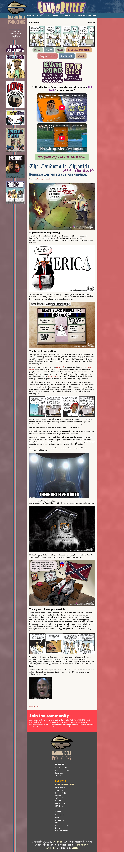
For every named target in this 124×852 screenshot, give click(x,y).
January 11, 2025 (43, 179)
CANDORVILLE (61, 767)
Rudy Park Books (61, 830)
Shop (55, 15)
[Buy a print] (47, 56)
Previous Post (34, 706)
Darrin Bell (58, 841)
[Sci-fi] (15, 66)
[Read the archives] (52, 72)
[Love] (15, 94)
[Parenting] (15, 166)
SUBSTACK (60, 780)
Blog (39, 15)
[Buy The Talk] (62, 157)
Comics (30, 15)
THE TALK (59, 775)
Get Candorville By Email (85, 15)
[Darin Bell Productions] (17, 12)
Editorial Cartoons (62, 770)
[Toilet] (37, 49)
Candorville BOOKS (59, 821)
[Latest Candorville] (49, 49)
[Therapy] (15, 117)
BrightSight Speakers (61, 804)
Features (65, 15)
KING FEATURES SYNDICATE (61, 789)
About (47, 15)
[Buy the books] (73, 72)
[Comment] (67, 56)
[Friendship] (15, 192)
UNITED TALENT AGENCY (62, 794)
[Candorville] (62, 8)
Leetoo (75, 847)
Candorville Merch (59, 816)
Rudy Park (60, 367)
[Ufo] (60, 50)
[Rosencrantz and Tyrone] (15, 140)
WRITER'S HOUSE (59, 799)
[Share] (81, 55)
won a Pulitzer (53, 376)
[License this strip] (79, 49)
